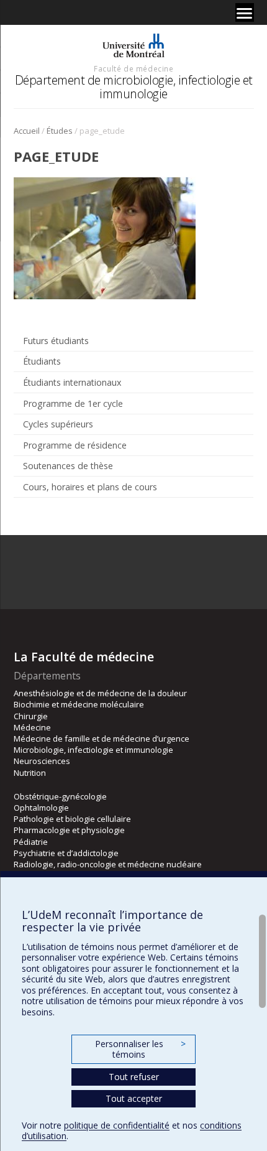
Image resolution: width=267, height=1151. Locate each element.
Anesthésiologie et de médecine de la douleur (100, 693)
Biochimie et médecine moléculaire (79, 704)
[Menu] (244, 12)
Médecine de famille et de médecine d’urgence (101, 738)
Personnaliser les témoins (140, 1049)
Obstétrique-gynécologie (60, 796)
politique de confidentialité (117, 1125)
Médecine (32, 727)
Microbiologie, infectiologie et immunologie (93, 749)
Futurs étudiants (56, 341)
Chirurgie (31, 716)
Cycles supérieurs (58, 424)
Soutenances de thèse (68, 466)
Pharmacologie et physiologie (69, 830)
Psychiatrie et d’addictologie (66, 853)
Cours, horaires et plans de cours (90, 487)
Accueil (27, 130)
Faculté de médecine (133, 68)
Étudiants (42, 361)
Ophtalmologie (41, 807)
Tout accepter (134, 1098)
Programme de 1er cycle (73, 403)
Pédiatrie (31, 841)
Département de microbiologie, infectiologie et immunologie (134, 87)
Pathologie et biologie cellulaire (72, 818)
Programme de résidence (75, 445)
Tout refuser (134, 1077)
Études (60, 130)
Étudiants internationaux (72, 382)
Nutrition (30, 772)
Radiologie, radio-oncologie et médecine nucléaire (108, 864)
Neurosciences (42, 761)
